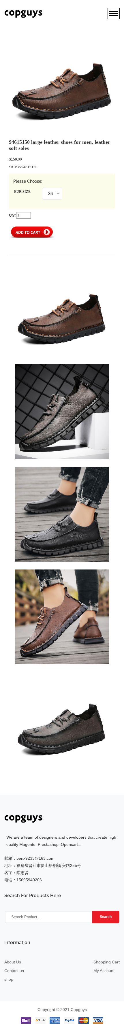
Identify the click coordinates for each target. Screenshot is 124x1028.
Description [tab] (23, 250)
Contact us (14, 970)
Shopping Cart (106, 962)
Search (106, 917)
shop (8, 979)
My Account (103, 970)
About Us (12, 962)
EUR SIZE (22, 192)
